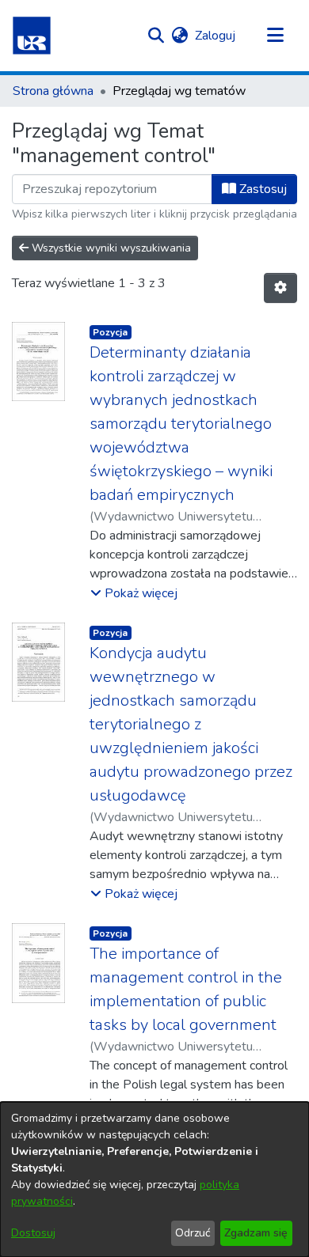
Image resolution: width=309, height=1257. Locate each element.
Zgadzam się (256, 1232)
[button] (32, 35)
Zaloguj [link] (216, 35)
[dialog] (154, 1179)
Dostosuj (33, 1232)
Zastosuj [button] (261, 189)
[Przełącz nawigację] (275, 36)
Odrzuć (192, 1232)
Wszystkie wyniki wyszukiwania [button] (110, 248)
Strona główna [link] (53, 91)
